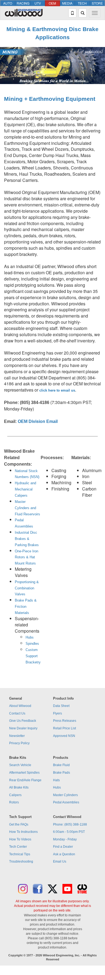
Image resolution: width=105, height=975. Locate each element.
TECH (82, 3)
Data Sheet (61, 706)
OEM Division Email (38, 421)
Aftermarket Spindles (24, 772)
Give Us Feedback (22, 721)
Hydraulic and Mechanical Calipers (25, 489)
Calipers (15, 795)
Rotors (14, 802)
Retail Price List (64, 728)
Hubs (30, 637)
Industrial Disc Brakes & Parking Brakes (27, 538)
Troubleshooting (21, 861)
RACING (23, 3)
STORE (97, 3)
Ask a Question (64, 854)
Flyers (57, 713)
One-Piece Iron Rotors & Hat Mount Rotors (26, 557)
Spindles (32, 644)
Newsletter (17, 736)
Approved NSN (64, 736)
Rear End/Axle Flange (25, 780)
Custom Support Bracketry (33, 656)
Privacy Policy (19, 743)
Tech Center (18, 847)
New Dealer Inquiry (23, 728)
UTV (37, 3)
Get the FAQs (18, 824)
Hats (56, 780)
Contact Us (17, 713)
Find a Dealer (63, 847)
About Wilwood (20, 706)
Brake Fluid (61, 765)
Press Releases (64, 721)
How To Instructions (23, 832)
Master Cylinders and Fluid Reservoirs (27, 508)
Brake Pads (61, 772)
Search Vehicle (20, 765)
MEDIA (67, 3)
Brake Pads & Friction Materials (26, 606)
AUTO (7, 3)
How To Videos (20, 839)
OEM (52, 3)
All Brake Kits (19, 787)
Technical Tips (19, 854)
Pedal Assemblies (66, 802)
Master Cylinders (65, 795)
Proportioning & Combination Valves (27, 588)
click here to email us (57, 390)
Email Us (59, 861)
